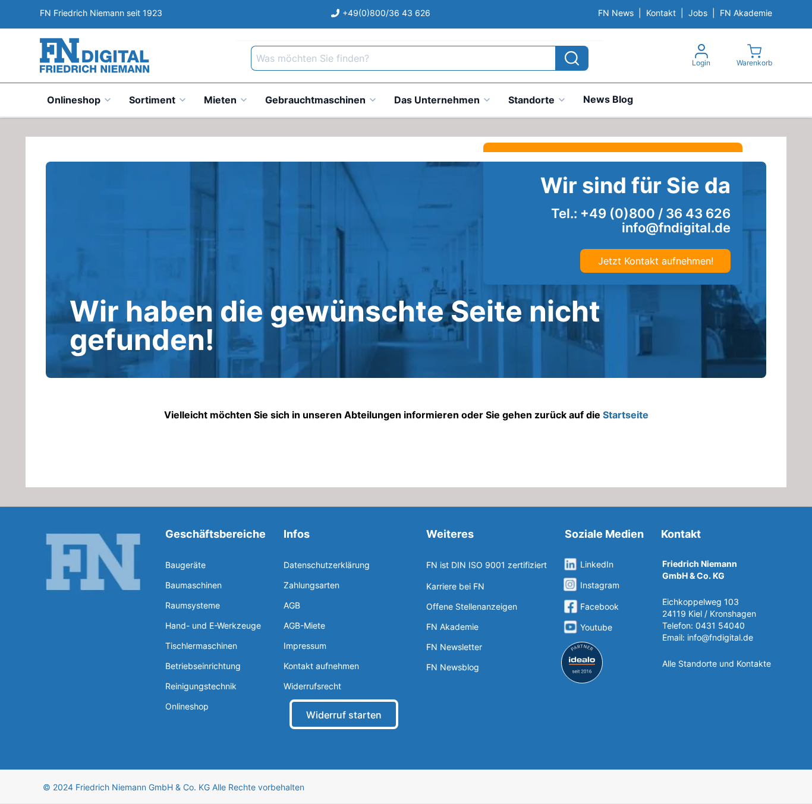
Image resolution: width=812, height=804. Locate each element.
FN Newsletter (454, 647)
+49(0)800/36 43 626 (386, 13)
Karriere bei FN (455, 586)
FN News (616, 13)
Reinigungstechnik (201, 686)
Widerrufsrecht (312, 686)
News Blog (608, 99)
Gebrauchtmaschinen (315, 100)
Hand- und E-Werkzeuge (213, 625)
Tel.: (641, 213)
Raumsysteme (192, 605)
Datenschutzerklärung (327, 565)
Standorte (531, 100)
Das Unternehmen (437, 100)
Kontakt (661, 13)
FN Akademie (746, 13)
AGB (292, 605)
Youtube (596, 627)
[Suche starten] (571, 58)
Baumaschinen (193, 585)
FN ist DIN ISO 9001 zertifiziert (486, 565)
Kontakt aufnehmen (321, 666)
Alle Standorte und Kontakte (716, 663)
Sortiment (152, 100)
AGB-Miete (304, 625)
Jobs (697, 13)
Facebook (599, 606)
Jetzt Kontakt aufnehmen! (655, 261)
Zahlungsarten (311, 585)
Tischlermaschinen (201, 646)
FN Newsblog (452, 667)
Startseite (626, 415)
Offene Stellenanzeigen (471, 606)
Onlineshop (73, 100)
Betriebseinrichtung (203, 666)
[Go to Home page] (94, 55)
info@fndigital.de (720, 637)
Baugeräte (185, 565)
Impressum (305, 646)
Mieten (220, 100)
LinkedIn (596, 564)
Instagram (599, 585)
